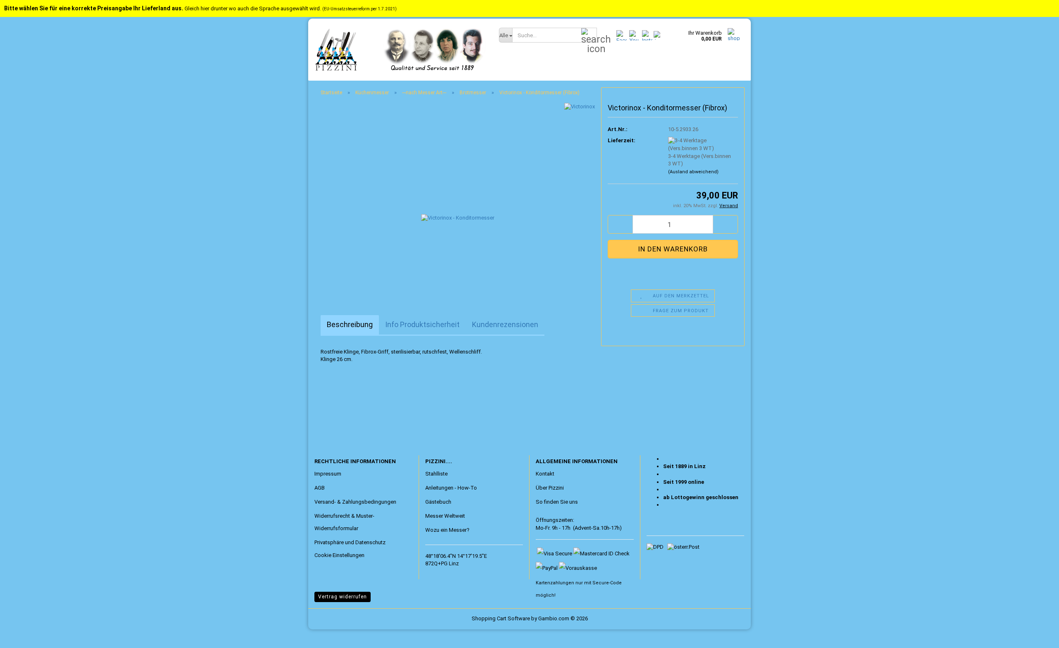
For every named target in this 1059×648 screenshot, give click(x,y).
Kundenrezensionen (505, 324)
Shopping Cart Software (501, 618)
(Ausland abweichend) (693, 172)
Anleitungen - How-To (451, 488)
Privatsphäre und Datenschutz (350, 542)
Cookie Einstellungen (339, 555)
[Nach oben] (22, 636)
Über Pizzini (550, 488)
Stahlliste (436, 474)
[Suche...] (589, 35)
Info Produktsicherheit (422, 324)
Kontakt (545, 474)
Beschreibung (350, 324)
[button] (620, 224)
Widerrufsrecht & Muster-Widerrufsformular (344, 522)
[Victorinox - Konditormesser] (457, 195)
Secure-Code (607, 583)
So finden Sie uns (557, 502)
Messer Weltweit (445, 516)
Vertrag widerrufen (342, 597)
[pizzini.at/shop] (400, 50)
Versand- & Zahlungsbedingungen (355, 502)
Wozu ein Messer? (447, 530)
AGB (319, 488)
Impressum (327, 474)
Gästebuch (438, 502)
